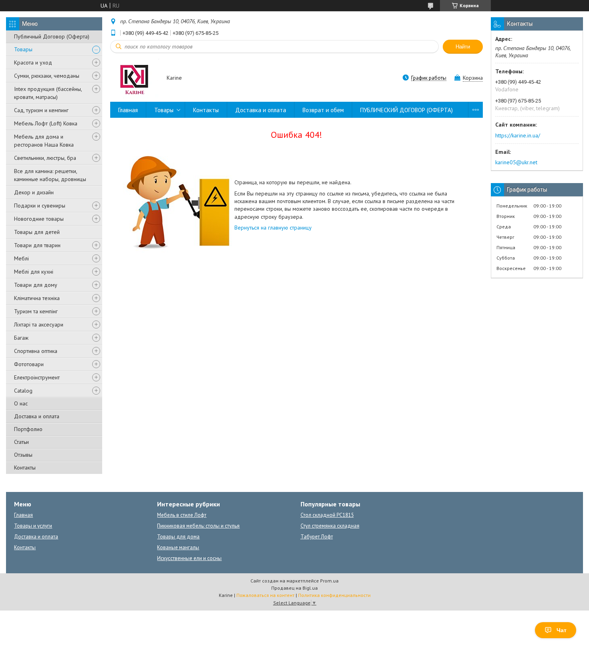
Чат (562, 630)
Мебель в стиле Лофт (181, 515)
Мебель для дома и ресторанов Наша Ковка (44, 140)
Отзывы (23, 454)
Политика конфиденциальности (334, 595)
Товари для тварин (37, 245)
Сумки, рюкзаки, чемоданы (46, 75)
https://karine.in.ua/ (517, 135)
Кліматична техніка (37, 298)
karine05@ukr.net (516, 162)
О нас (21, 403)
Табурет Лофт (317, 536)
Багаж (21, 337)
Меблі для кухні (33, 271)
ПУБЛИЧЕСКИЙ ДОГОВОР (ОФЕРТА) (406, 110)
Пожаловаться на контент (265, 595)
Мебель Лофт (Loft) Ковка (45, 123)
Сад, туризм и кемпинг (41, 110)
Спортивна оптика (35, 351)
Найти (463, 47)
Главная (128, 110)
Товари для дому (35, 284)
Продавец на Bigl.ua (294, 588)
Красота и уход (33, 62)
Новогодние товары (39, 218)
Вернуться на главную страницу (273, 227)
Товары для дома (178, 536)
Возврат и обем (323, 110)
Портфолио (28, 429)
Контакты (25, 467)
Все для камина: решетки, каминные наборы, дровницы (50, 175)
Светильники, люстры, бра (45, 157)
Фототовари (29, 364)
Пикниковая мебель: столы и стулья (198, 525)
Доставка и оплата (36, 416)
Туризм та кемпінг (36, 311)
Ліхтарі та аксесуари (38, 324)
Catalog (23, 390)
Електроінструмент (37, 377)
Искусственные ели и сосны (189, 558)
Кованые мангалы (178, 547)
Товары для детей (37, 232)
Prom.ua (329, 581)
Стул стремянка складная (330, 525)
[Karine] (134, 78)
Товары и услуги (33, 525)
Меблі (21, 258)
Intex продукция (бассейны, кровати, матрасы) (48, 93)
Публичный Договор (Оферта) (51, 36)
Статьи (21, 441)
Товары (23, 49)
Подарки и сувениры (39, 205)
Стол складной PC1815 (327, 515)
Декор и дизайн (34, 192)
